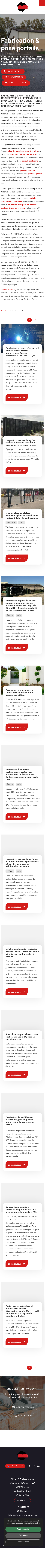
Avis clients (17, 1466)
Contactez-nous (16, 83)
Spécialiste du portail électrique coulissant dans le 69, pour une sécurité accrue (22, 1037)
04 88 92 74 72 (15, 71)
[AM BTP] (22, 7)
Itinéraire (22, 1500)
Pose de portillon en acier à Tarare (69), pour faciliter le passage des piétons (19, 692)
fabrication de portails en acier (23, 155)
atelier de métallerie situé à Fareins (22, 151)
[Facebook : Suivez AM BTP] (29, 1466)
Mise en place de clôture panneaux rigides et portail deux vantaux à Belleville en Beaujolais (22, 515)
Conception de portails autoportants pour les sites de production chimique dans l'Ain (21, 1209)
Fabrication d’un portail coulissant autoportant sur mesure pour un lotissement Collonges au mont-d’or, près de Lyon (22, 775)
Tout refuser (23, 1535)
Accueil (3, 311)
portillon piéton (35, 174)
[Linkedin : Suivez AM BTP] (38, 1466)
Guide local (22, 1511)
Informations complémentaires (22, 1515)
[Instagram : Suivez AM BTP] (34, 1466)
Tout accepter (23, 1529)
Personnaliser (23, 1542)
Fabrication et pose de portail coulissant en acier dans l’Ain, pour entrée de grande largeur (21, 442)
